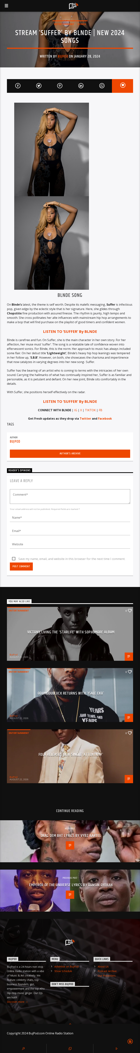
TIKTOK (90, 410)
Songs (81, 24)
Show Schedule (63, 971)
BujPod (63, 56)
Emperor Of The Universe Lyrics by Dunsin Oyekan (71, 885)
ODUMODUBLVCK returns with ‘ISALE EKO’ (71, 693)
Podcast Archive (107, 971)
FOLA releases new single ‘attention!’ (71, 754)
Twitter (85, 419)
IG (75, 410)
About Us (103, 966)
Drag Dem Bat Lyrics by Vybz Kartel (71, 835)
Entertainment (64, 24)
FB (100, 410)
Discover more (16, 1001)
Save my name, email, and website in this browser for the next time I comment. (71, 559)
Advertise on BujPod (66, 966)
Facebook (105, 419)
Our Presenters (107, 975)
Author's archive (70, 453)
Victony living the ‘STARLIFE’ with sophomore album (70, 632)
